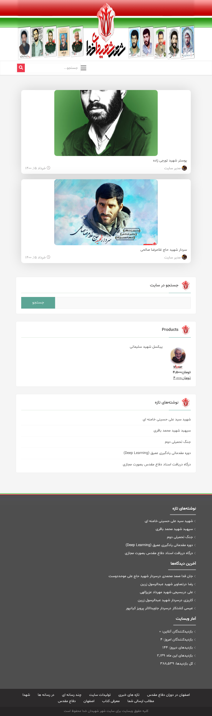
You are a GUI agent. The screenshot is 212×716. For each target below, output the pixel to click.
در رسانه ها (46, 694)
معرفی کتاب (111, 701)
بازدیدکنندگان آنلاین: (177, 631)
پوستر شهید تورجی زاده (170, 160)
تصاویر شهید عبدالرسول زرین (162, 584)
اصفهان (89, 701)
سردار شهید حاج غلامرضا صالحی (163, 249)
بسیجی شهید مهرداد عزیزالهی (161, 592)
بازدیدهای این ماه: (179, 655)
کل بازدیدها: (183, 663)
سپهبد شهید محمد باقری (172, 430)
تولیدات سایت (100, 694)
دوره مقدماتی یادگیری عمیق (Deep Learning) (157, 453)
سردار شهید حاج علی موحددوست (133, 576)
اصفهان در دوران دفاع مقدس (168, 694)
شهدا (26, 694)
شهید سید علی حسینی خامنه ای (167, 419)
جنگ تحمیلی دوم (178, 441)
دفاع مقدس (67, 701)
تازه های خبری (128, 694)
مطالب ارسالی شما (140, 701)
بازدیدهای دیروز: (180, 647)
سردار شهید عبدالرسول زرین (158, 600)
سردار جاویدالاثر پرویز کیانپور (147, 608)
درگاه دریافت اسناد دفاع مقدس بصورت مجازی (157, 464)
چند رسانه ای (71, 694)
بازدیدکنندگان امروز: (177, 639)
